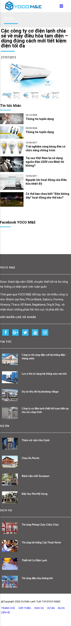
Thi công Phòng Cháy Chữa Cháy (40, 525)
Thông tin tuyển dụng (40, 119)
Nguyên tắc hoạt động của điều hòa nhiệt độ (46, 181)
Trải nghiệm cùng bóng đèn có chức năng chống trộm (45, 148)
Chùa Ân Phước (30, 458)
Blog (61, 608)
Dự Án (51, 608)
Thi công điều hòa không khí (37, 578)
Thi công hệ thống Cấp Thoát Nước (41, 542)
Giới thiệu (25, 608)
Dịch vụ (39, 608)
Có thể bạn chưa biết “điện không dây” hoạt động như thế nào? (47, 195)
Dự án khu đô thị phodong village (40, 392)
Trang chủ (8, 608)
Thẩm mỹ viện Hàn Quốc (36, 440)
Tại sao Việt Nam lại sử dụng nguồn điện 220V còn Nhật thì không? (45, 161)
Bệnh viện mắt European (35, 476)
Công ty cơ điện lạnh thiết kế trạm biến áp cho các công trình (45, 410)
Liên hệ (5, 612)
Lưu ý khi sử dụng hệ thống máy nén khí (44, 374)
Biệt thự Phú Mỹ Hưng (35, 494)
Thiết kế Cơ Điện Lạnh (34, 560)
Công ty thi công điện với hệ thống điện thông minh (43, 357)
